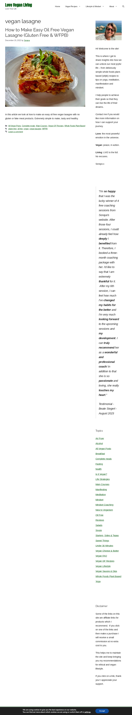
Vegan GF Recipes (55, 126)
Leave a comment (15, 132)
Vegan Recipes (71, 6)
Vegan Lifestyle (103, 566)
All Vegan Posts (14, 126)
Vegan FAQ (101, 556)
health (99, 469)
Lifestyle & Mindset (93, 6)
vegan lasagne (35, 129)
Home (57, 6)
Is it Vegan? (101, 474)
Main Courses (41, 126)
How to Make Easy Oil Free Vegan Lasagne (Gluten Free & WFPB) (39, 32)
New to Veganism (104, 510)
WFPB (45, 129)
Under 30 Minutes (104, 545)
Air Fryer (100, 438)
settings (87, 712)
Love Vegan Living (18, 5)
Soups (99, 530)
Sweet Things (102, 540)
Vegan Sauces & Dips (106, 571)
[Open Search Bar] (123, 6)
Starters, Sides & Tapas (107, 535)
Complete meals (28, 126)
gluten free (12, 129)
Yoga (98, 581)
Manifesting (101, 489)
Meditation (101, 494)
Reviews (100, 520)
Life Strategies (103, 479)
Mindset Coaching (104, 505)
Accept (102, 711)
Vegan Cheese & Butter (107, 551)
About (111, 6)
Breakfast (100, 453)
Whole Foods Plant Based (74, 126)
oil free (20, 129)
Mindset (99, 499)
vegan (26, 129)
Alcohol (99, 443)
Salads (99, 525)
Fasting (99, 464)
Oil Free (99, 515)
